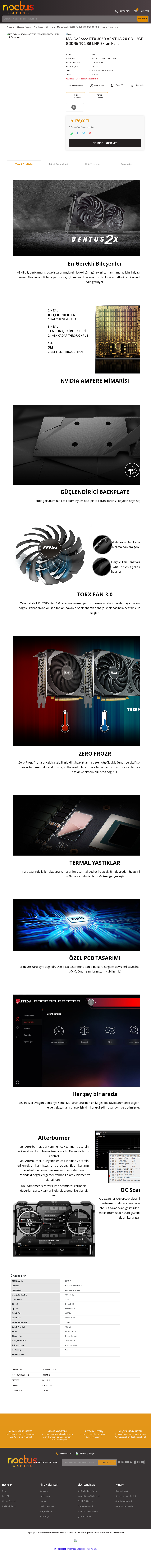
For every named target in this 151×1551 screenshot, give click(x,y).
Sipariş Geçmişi (8, 1501)
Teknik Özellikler (24, 164)
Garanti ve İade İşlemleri (125, 1496)
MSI (93, 54)
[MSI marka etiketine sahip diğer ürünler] (69, 34)
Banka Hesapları (47, 1506)
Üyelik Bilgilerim (8, 1506)
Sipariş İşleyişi (121, 1491)
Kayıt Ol (5, 1496)
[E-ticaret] (75, 1548)
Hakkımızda (45, 1496)
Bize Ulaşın (44, 1516)
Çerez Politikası (84, 1516)
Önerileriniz (127, 164)
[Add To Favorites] (74, 85)
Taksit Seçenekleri (58, 164)
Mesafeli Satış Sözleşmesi (89, 1496)
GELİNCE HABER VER (105, 143)
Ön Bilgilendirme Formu (87, 1491)
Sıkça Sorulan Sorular (124, 1506)
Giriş (4, 1491)
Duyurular (44, 1491)
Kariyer (43, 1501)
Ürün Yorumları (92, 164)
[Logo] (18, 7)
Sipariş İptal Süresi (123, 1501)
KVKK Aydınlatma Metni (88, 1511)
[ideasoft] (60, 1548)
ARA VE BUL (142, 19)
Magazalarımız (46, 1511)
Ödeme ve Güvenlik (85, 1506)
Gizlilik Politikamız (85, 1501)
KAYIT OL (107, 1463)
